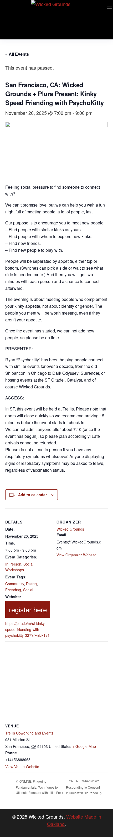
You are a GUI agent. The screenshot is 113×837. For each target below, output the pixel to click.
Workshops (14, 569)
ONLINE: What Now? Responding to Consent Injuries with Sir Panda (83, 787)
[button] (109, 8)
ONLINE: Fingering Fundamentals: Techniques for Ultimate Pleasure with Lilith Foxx (39, 787)
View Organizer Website (76, 554)
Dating (31, 583)
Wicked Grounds (70, 529)
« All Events (17, 54)
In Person (13, 564)
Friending (13, 589)
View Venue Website (22, 766)
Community (14, 583)
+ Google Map (84, 746)
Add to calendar (32, 494)
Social (28, 564)
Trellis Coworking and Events (29, 733)
